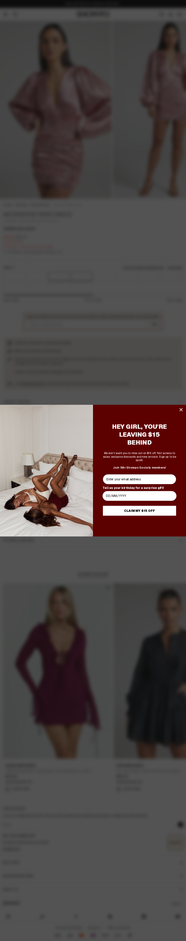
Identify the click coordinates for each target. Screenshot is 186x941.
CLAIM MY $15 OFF (139, 510)
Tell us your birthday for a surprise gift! (133, 487)
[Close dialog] (181, 409)
